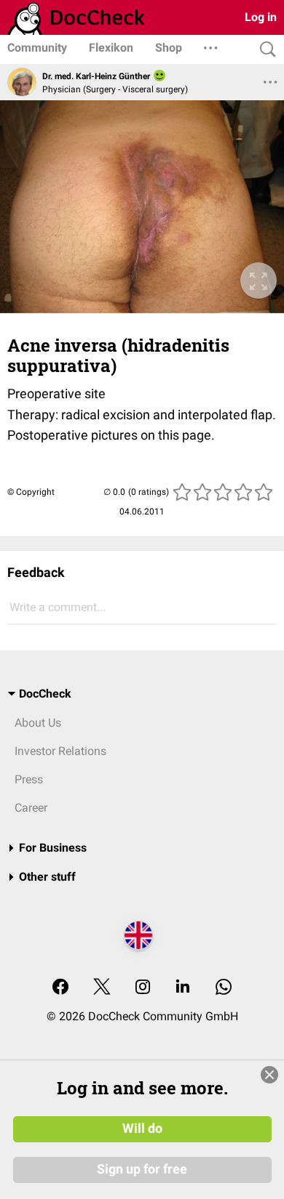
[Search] (264, 50)
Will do (142, 1128)
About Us (38, 723)
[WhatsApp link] (224, 988)
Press (29, 779)
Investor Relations (60, 751)
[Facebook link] (60, 988)
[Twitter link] (102, 988)
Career (31, 808)
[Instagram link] (143, 988)
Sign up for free (142, 1169)
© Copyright (31, 492)
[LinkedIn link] (183, 988)
